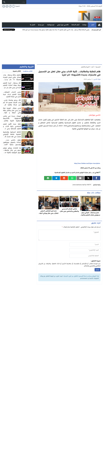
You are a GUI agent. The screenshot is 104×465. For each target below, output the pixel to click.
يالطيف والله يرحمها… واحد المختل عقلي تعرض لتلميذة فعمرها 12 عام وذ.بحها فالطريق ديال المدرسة (12, 78)
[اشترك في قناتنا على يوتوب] (13, 6)
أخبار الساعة (75, 24)
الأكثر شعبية (17, 71)
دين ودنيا (41, 24)
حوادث (84, 24)
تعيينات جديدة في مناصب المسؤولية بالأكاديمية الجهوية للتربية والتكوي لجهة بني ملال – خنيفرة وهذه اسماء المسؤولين (12, 121)
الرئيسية (99, 25)
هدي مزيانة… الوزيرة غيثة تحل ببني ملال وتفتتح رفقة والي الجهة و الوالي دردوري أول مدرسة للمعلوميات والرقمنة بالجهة (12, 113)
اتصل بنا (32, 24)
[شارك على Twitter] (88, 178)
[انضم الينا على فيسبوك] (3, 6)
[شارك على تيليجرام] (56, 178)
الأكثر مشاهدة (27, 71)
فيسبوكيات (50, 24)
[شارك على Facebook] (96, 178)
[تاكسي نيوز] (52, 15)
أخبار (92, 24)
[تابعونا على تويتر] (6, 6)
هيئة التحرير (97, 79)
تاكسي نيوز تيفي (63, 24)
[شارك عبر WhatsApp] (72, 178)
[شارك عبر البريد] (80, 178)
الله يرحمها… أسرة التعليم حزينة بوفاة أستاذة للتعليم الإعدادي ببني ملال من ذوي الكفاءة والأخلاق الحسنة (12, 86)
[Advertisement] (52, 47)
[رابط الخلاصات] (10, 6)
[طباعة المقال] (48, 178)
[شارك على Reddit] (64, 178)
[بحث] (4, 2)
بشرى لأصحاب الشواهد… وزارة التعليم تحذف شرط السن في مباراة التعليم (12, 94)
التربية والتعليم (85, 67)
